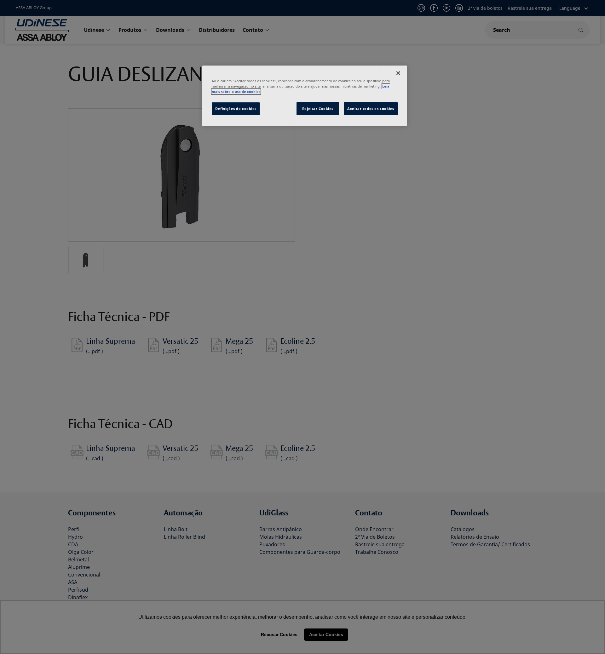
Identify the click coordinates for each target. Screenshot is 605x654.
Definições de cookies (235, 108)
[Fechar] (398, 73)
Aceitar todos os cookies (370, 108)
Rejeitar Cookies (317, 108)
